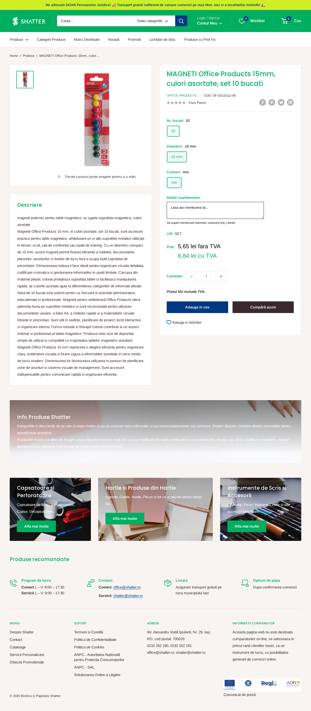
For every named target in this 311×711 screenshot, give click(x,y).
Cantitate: (175, 276)
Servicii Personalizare (27, 655)
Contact (16, 639)
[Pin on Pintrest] (271, 102)
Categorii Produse (51, 39)
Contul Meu (207, 23)
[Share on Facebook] (262, 102)
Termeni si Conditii (88, 632)
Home (14, 56)
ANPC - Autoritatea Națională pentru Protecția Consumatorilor (99, 657)
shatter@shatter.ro (128, 596)
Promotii (134, 39)
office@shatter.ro (126, 587)
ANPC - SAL (84, 667)
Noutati (113, 39)
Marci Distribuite (87, 39)
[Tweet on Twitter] (281, 102)
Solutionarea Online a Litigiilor (97, 675)
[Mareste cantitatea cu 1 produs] (221, 276)
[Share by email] (290, 102)
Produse (16, 39)
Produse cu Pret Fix (200, 39)
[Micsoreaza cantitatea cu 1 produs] (191, 276)
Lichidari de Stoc (162, 39)
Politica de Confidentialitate (95, 639)
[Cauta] (181, 21)
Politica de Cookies (89, 647)
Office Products (182, 95)
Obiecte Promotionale (27, 662)
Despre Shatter (22, 632)
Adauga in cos (197, 307)
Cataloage (18, 647)
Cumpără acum (263, 307)
